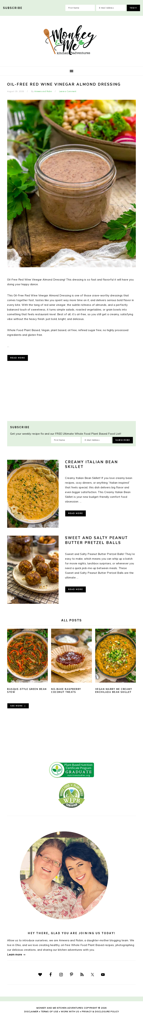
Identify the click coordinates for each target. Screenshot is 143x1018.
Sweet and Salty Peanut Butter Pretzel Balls (96, 540)
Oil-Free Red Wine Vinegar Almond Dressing (64, 84)
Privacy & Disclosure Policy (100, 1011)
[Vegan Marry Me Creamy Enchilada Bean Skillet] (115, 656)
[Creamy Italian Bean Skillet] (33, 494)
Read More (17, 358)
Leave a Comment (67, 91)
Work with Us (70, 1011)
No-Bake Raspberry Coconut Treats (66, 691)
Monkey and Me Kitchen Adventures (71, 40)
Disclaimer (31, 1011)
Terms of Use (49, 1011)
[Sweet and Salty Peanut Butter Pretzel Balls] (33, 570)
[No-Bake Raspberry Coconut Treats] (71, 656)
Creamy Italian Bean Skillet (91, 464)
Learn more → (16, 954)
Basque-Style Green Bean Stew (27, 691)
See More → (18, 706)
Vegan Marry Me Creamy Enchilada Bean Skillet (113, 691)
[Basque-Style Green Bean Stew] (27, 656)
